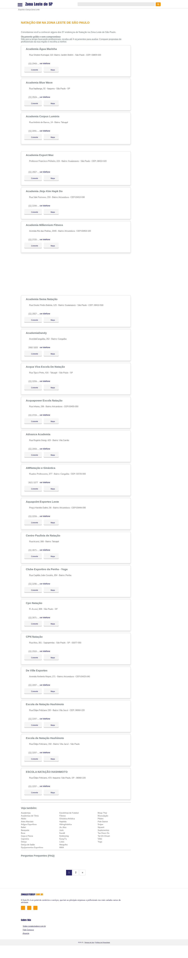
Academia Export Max (40, 155)
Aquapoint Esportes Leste (43, 501)
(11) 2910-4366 (35, 651)
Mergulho (63, 844)
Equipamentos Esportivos (32, 847)
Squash (101, 827)
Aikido (23, 819)
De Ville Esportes (37, 670)
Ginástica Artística (67, 819)
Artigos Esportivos (29, 824)
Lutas (61, 842)
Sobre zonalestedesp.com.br (34, 926)
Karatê (62, 833)
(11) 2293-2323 (35, 381)
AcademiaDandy (36, 332)
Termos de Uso (89, 942)
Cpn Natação (34, 603)
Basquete (25, 830)
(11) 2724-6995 (35, 415)
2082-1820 (33, 347)
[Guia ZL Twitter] (30, 908)
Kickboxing (64, 836)
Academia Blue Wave (39, 82)
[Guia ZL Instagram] (36, 908)
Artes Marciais (27, 821)
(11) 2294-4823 (35, 206)
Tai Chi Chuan (104, 836)
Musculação (103, 816)
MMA (61, 847)
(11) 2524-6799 (35, 97)
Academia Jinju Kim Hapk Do (44, 191)
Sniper (100, 824)
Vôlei (100, 839)
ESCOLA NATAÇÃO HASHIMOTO (47, 771)
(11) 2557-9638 (35, 172)
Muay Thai (102, 813)
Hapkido (62, 821)
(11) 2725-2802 (35, 239)
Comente (32, 70)
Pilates (100, 819)
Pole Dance (103, 821)
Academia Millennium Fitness (45, 224)
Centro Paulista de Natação (43, 535)
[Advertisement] (76, 8)
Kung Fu (63, 839)
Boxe (23, 833)
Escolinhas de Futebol (69, 813)
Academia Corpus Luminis (43, 116)
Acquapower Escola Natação (44, 400)
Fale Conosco (28, 930)
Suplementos (103, 830)
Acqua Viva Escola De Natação (46, 366)
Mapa (52, 70)
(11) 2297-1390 (35, 719)
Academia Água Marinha (42, 48)
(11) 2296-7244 (35, 584)
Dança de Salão (28, 844)
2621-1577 (33, 482)
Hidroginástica (65, 824)
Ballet (23, 827)
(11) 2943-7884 (35, 63)
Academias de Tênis (30, 816)
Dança (24, 842)
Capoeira (25, 839)
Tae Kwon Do (103, 833)
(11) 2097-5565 (35, 685)
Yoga (100, 842)
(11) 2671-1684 (35, 617)
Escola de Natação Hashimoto (45, 704)
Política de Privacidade (102, 942)
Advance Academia (38, 434)
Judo (61, 830)
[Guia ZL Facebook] (24, 908)
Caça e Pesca (27, 836)
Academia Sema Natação (42, 299)
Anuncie (26, 933)
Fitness (62, 816)
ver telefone (45, 63)
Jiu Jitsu (62, 827)
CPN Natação (34, 636)
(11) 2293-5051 (35, 516)
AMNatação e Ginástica (41, 467)
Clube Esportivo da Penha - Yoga (47, 569)
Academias (26, 813)
